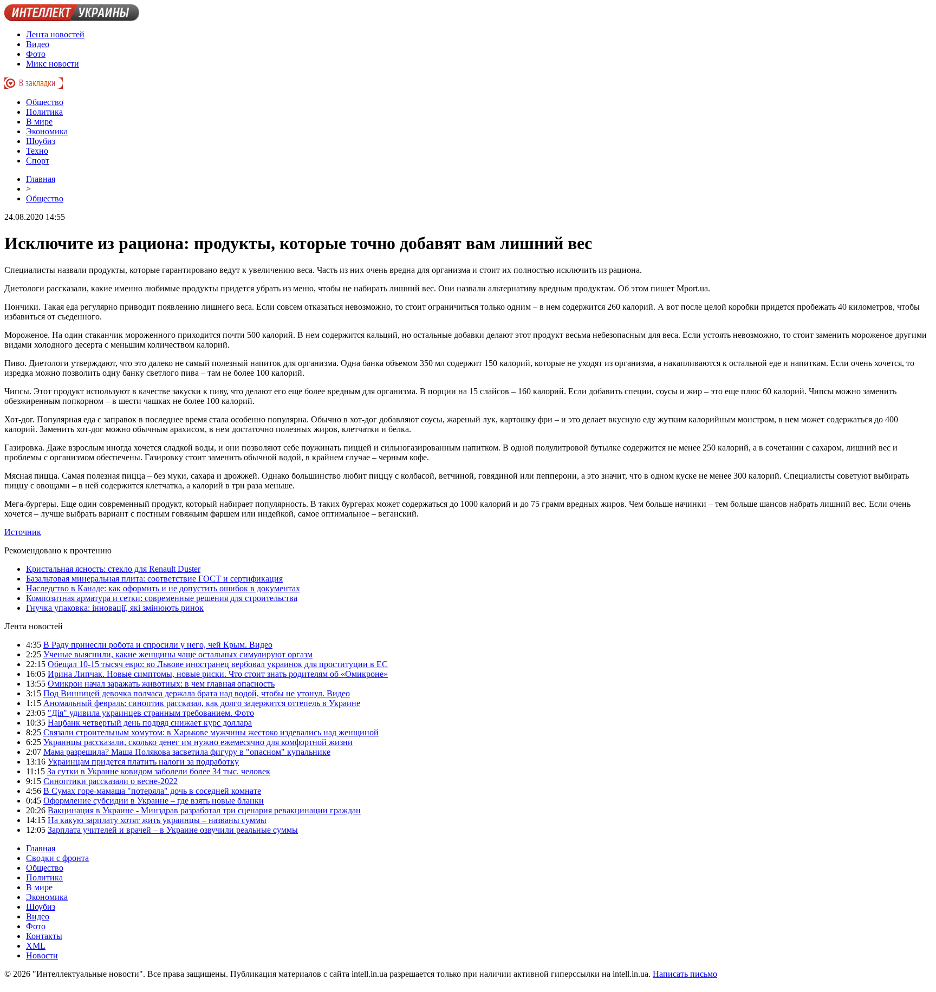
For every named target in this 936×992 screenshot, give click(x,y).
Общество (44, 102)
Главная (40, 179)
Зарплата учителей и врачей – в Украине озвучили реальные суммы (173, 829)
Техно (37, 150)
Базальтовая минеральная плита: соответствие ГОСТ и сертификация (154, 578)
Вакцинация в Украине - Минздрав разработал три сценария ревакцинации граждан (204, 810)
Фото (36, 53)
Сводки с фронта (57, 858)
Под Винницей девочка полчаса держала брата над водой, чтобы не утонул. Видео (196, 693)
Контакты (44, 936)
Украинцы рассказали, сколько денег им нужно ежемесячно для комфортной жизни (198, 742)
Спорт (37, 160)
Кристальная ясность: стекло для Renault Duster (113, 568)
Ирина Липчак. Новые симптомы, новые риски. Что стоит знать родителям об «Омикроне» (218, 673)
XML (36, 945)
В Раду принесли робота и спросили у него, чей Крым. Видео (157, 644)
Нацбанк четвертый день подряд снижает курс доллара (150, 722)
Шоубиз (40, 141)
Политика (44, 111)
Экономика (47, 131)
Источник (22, 532)
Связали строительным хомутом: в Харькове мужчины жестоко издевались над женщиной (211, 732)
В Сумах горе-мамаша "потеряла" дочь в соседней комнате (152, 790)
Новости (42, 955)
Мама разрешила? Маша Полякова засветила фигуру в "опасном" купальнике (186, 751)
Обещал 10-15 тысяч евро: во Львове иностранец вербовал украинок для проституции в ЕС (218, 664)
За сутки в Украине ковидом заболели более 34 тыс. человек (158, 771)
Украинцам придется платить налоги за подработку (143, 761)
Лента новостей (55, 34)
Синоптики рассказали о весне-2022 (110, 781)
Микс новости (52, 63)
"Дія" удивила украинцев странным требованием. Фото (151, 712)
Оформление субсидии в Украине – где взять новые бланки (153, 800)
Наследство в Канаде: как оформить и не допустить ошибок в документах (163, 588)
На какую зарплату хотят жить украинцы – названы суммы (157, 820)
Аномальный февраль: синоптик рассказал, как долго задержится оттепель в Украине (201, 703)
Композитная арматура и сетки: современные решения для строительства (161, 598)
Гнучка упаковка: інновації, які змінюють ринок (115, 607)
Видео (37, 44)
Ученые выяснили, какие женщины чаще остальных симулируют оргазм (178, 654)
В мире (39, 121)
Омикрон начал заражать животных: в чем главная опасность (161, 683)
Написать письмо (685, 973)
